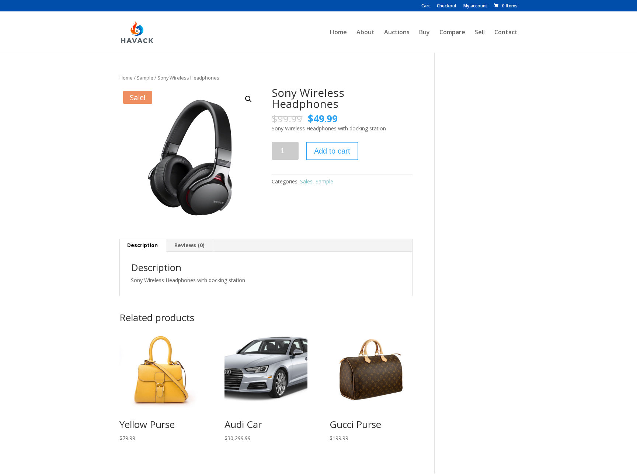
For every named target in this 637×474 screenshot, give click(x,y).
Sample (145, 77)
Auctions (397, 32)
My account (475, 6)
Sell (480, 32)
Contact (506, 32)
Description (142, 245)
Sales (306, 181)
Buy (424, 32)
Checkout (447, 6)
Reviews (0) (189, 245)
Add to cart (332, 151)
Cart (425, 6)
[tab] (142, 245)
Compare (452, 32)
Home (338, 32)
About (365, 32)
